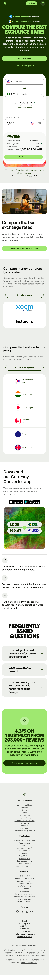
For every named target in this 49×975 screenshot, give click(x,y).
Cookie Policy (24, 926)
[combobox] (24, 82)
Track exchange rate (24, 65)
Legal (24, 921)
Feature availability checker (24, 831)
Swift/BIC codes (24, 886)
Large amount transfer (24, 848)
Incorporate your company (24, 896)
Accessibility (24, 828)
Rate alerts (24, 891)
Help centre (24, 823)
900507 (15, 955)
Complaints (24, 929)
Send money (23, 157)
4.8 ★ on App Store (26, 17)
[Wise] (5, 3)
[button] (24, 653)
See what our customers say (24, 763)
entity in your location (29, 962)
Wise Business (24, 858)
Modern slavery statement (25, 934)
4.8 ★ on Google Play (26, 21)
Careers (24, 813)
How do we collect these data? (24, 176)
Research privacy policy (24, 878)
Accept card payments (24, 866)
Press (24, 810)
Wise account (24, 843)
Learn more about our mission (24, 248)
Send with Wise (24, 58)
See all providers (24, 295)
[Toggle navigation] (42, 3)
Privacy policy (24, 924)
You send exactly (12, 117)
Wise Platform (24, 856)
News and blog (24, 876)
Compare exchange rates (24, 894)
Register (31, 3)
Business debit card (24, 861)
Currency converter (24, 881)
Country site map (24, 931)
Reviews (24, 826)
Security (24, 807)
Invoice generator (24, 899)
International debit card (25, 845)
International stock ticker (24, 883)
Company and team (24, 805)
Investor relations (24, 818)
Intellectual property (24, 936)
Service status (24, 815)
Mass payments (24, 864)
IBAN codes (24, 889)
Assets (24, 853)
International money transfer (24, 840)
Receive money (24, 851)
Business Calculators (24, 902)
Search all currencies (24, 367)
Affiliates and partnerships (25, 820)
